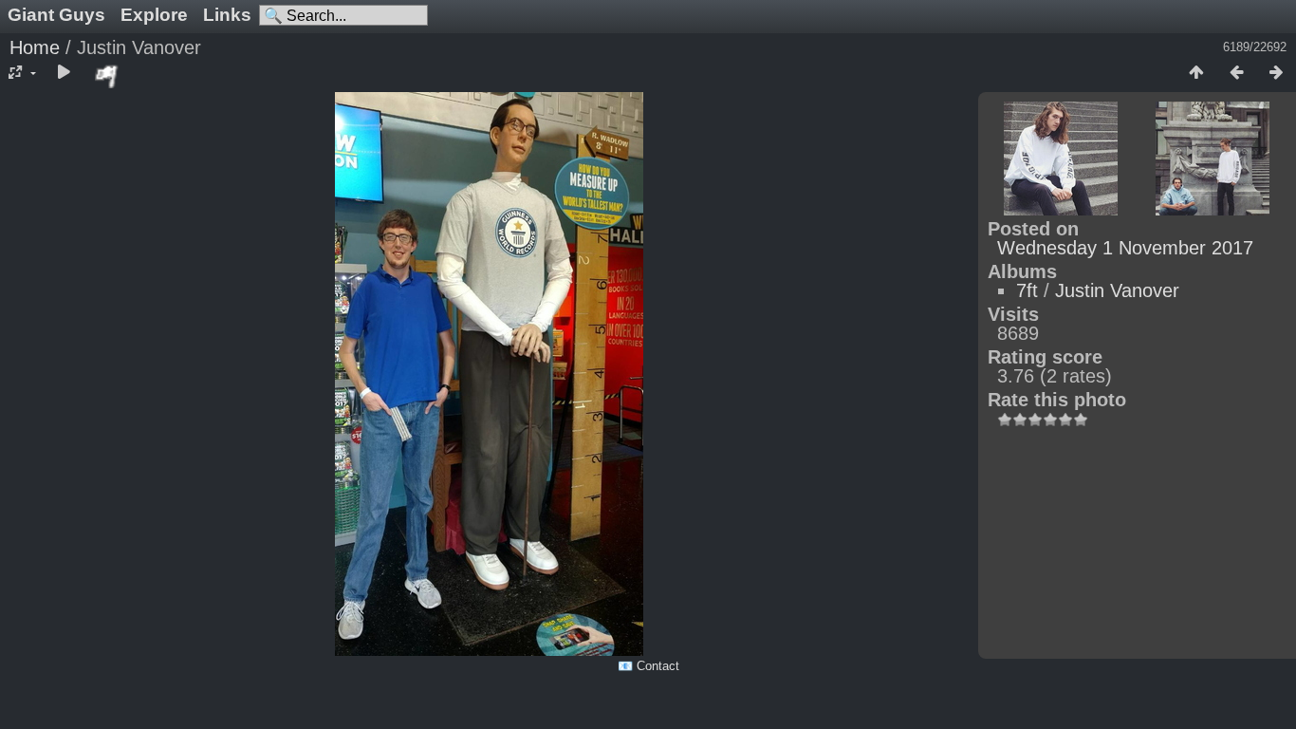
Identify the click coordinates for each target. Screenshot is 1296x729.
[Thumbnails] (1196, 73)
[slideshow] (63, 73)
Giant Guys (56, 15)
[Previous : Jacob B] (1236, 73)
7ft (1027, 290)
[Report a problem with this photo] (107, 76)
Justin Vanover (1117, 290)
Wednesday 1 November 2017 (1125, 247)
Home (34, 47)
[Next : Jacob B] (1276, 73)
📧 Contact (648, 666)
